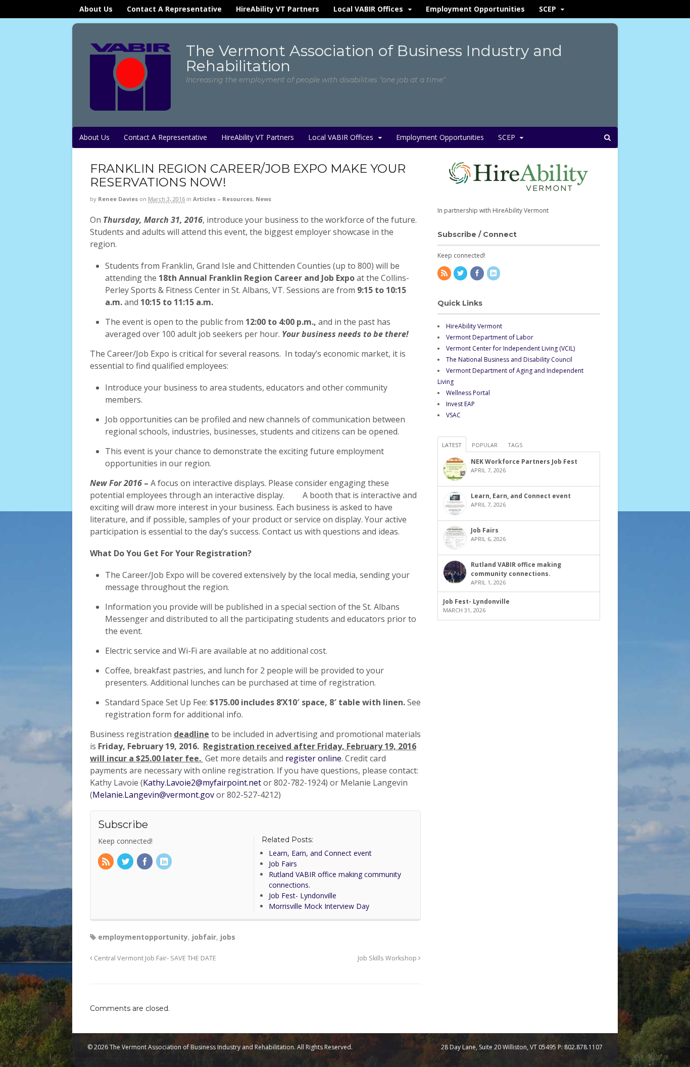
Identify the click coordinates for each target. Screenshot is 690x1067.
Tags (515, 445)
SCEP (547, 9)
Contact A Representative (174, 9)
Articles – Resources (223, 199)
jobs (227, 937)
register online (313, 758)
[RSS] (106, 862)
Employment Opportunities (475, 9)
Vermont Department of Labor (489, 337)
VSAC (453, 415)
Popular (485, 445)
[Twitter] (125, 862)
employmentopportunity (143, 937)
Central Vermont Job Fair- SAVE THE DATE (154, 958)
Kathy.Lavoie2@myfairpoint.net (202, 782)
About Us (96, 9)
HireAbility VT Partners (277, 9)
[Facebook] (145, 862)
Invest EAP (460, 404)
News (263, 199)
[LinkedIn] (164, 862)
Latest (452, 445)
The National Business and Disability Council (509, 359)
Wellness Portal (468, 393)
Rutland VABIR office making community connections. (516, 569)
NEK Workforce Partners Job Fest (524, 461)
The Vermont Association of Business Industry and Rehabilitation (374, 58)
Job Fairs (485, 530)
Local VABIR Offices (368, 9)
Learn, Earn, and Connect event (521, 496)
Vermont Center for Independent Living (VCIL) (510, 348)
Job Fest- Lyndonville (476, 601)
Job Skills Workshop (388, 958)
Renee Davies (118, 199)
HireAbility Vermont (474, 326)
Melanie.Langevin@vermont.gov (153, 794)
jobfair (204, 937)
